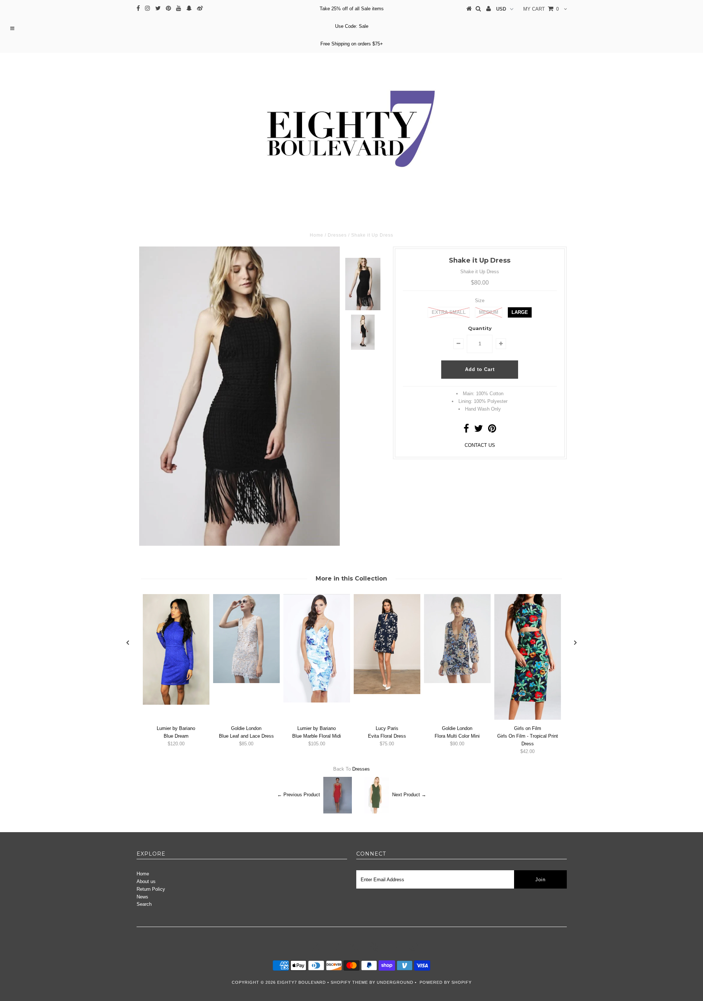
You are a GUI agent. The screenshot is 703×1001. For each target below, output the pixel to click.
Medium (488, 312)
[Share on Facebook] (466, 430)
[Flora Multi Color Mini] (457, 681)
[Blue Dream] (176, 703)
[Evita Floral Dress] (387, 692)
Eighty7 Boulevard (302, 982)
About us (146, 881)
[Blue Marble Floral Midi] (316, 701)
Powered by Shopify (446, 982)
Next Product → (409, 795)
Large (520, 312)
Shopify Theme (349, 982)
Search (144, 904)
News (142, 897)
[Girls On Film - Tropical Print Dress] (527, 718)
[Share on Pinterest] (492, 430)
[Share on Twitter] (478, 430)
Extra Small (449, 312)
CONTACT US (480, 445)
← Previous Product (298, 795)
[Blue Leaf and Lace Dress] (246, 681)
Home (143, 873)
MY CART (541, 9)
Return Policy (151, 889)
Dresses (361, 769)
